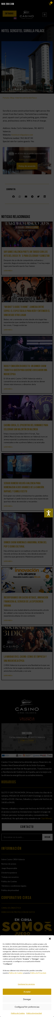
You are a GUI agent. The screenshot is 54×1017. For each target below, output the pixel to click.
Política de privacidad (34, 1013)
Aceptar (27, 992)
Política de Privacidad (38, 973)
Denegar (27, 999)
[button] (49, 938)
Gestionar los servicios (26, 984)
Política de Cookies (16, 973)
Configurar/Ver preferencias (27, 1007)
